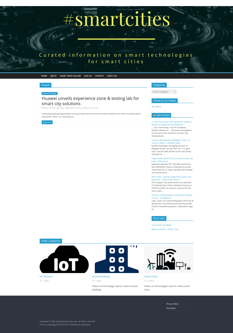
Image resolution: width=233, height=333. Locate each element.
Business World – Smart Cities (165, 229)
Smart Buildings (101, 276)
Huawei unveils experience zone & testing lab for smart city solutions (90, 100)
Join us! (88, 76)
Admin (62, 108)
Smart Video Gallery (70, 76)
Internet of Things (49, 93)
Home (44, 76)
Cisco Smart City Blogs (162, 225)
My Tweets (156, 106)
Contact (99, 76)
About (53, 76)
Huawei (85, 108)
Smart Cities (93, 108)
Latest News (162, 115)
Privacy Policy (172, 304)
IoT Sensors (46, 276)
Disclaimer (171, 308)
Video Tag (112, 76)
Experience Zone (74, 108)
